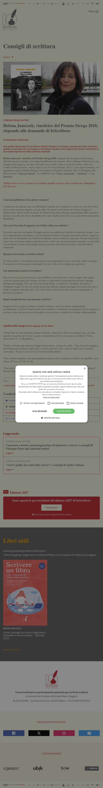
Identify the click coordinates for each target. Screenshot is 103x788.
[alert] (51, 394)
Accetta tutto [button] (64, 411)
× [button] (85, 368)
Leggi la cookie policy (51, 397)
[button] (51, 417)
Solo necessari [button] (39, 411)
